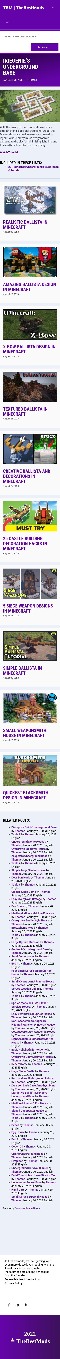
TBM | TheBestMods (23, 7)
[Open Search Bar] (53, 7)
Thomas (32, 80)
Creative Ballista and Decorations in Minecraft (26, 476)
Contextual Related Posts (27, 1208)
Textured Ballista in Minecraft (25, 411)
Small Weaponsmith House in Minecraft (24, 733)
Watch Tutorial (9, 152)
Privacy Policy (13, 1283)
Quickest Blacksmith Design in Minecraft (25, 795)
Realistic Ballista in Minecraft (25, 224)
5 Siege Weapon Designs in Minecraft (28, 608)
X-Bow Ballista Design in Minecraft (29, 349)
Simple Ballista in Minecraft (22, 670)
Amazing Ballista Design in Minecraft (29, 287)
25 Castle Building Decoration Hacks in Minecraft (25, 543)
